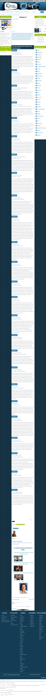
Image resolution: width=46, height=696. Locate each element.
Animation (21, 618)
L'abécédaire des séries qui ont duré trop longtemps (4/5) (24, 572)
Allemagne (41, 615)
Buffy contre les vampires (26, 542)
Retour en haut (14, 608)
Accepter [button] (2, 690)
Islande (40, 623)
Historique (21, 638)
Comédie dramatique (23, 626)
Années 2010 (32, 624)
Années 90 (32, 621)
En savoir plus (43, 684)
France (40, 632)
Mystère (21, 649)
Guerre (21, 637)
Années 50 (32, 615)
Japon (40, 635)
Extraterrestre (22, 632)
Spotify (40, 25)
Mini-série (21, 646)
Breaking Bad (19, 542)
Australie (40, 618)
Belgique (40, 620)
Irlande (40, 621)
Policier (21, 651)
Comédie (21, 624)
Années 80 (32, 620)
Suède (40, 638)
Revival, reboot (13, 620)
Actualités (3, 618)
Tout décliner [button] (9, 684)
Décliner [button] (6, 690)
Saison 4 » (26, 597)
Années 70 (32, 618)
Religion (21, 657)
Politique (21, 652)
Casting (12, 623)
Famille (21, 634)
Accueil (3, 615)
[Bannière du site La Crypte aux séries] (23, 6)
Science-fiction (22, 659)
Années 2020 (32, 626)
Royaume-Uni (41, 637)
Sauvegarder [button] (10, 694)
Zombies (21, 671)
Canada (40, 624)
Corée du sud (41, 626)
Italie (40, 634)
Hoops (2, 31)
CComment (28, 606)
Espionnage (22, 631)
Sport (21, 662)
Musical (21, 648)
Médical (21, 645)
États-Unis (41, 631)
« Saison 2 (22, 597)
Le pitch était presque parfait (12, 674)
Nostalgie (12, 618)
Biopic (21, 623)
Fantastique (22, 635)
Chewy (13, 538)
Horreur (21, 640)
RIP (11, 621)
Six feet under (14, 542)
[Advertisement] (23, 512)
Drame (21, 629)
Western (21, 668)
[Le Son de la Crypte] (42, 1)
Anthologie (22, 620)
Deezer (43, 25)
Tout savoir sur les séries (6, 621)
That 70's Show (15, 528)
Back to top (43, 677)
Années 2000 (32, 623)
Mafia (21, 643)
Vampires (21, 665)
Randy (23, 581)
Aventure (21, 621)
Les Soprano (16, 544)
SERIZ (18, 674)
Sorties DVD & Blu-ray (5, 620)
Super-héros (22, 663)
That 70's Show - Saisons (20, 524)
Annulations (13, 615)
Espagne (40, 629)
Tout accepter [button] (3, 684)
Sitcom (21, 660)
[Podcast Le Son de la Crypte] (40, 1)
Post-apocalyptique (23, 654)
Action (21, 615)
